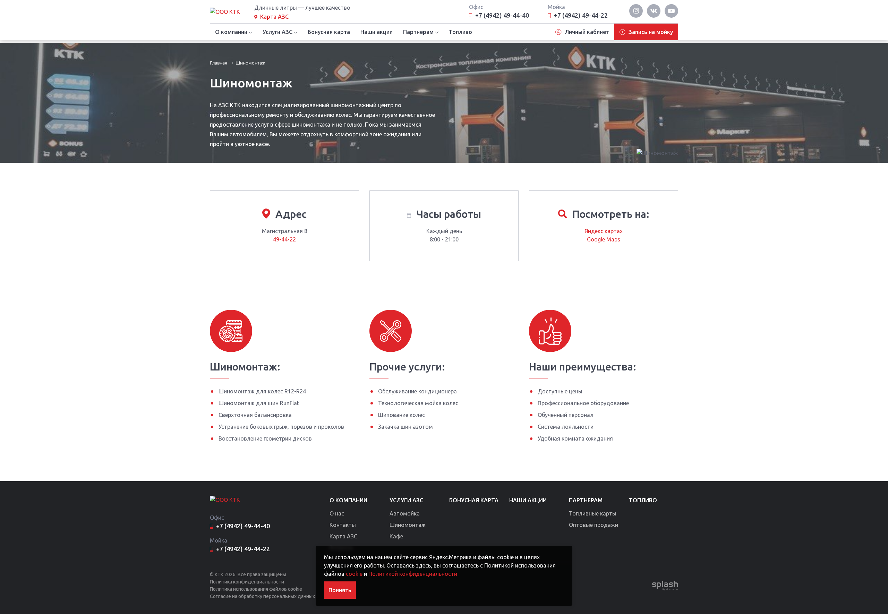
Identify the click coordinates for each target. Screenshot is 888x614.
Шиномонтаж (408, 525)
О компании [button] (231, 32)
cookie (354, 574)
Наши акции (376, 32)
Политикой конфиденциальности (412, 574)
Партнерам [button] (418, 32)
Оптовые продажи (593, 525)
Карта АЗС (274, 17)
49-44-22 (284, 239)
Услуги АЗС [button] (277, 32)
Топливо (460, 32)
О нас (337, 513)
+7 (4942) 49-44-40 (502, 15)
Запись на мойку (651, 32)
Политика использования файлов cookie (256, 589)
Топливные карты (592, 513)
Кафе (396, 536)
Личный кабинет (587, 32)
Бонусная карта (329, 32)
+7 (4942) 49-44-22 (581, 15)
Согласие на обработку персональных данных (262, 596)
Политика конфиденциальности (247, 582)
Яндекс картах (603, 231)
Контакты (343, 525)
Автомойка (405, 513)
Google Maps (603, 239)
